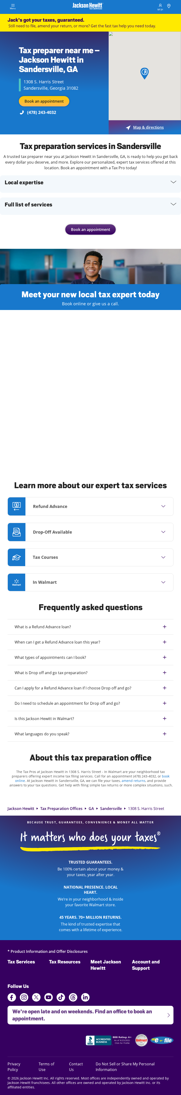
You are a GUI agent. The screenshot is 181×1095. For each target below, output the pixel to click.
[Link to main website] (88, 7)
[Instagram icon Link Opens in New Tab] (24, 998)
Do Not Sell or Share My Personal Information (125, 1066)
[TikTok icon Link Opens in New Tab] (61, 998)
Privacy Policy (19, 1066)
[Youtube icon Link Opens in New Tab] (48, 998)
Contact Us (76, 1066)
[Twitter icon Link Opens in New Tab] (36, 998)
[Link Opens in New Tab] (109, 1041)
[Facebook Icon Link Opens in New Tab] (12, 998)
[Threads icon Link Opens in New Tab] (73, 998)
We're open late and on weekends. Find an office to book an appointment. (80, 1014)
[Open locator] (168, 7)
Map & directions (145, 127)
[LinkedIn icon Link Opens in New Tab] (85, 999)
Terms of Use (46, 1066)
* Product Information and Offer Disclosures (48, 951)
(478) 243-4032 (41, 112)
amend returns (133, 780)
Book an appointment (44, 101)
